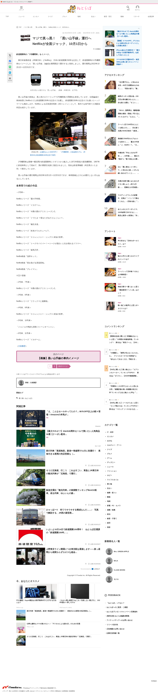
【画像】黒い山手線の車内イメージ (58, 358)
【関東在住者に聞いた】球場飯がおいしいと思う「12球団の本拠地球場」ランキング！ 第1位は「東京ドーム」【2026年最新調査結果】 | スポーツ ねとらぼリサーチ (124, 342)
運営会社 (58, 691)
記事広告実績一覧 (112, 633)
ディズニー (111, 462)
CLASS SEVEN (119, 570)
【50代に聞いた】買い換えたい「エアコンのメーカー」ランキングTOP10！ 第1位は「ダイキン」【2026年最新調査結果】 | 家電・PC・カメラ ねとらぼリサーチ (124, 376)
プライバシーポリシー (43, 691)
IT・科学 (110, 432)
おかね (109, 441)
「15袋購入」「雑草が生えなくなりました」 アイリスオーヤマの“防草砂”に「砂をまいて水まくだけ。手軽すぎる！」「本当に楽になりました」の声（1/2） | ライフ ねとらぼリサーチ (124, 359)
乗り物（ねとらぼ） (26, 398)
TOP (7, 16)
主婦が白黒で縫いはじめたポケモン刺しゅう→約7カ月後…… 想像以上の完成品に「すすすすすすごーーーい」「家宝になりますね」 (128, 187)
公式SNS (15, 691)
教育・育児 (108, 16)
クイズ (50, 16)
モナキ (116, 579)
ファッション (112, 471)
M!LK (116, 561)
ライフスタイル (112, 480)
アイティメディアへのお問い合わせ (119, 620)
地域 (79, 16)
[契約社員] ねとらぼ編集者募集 (117, 616)
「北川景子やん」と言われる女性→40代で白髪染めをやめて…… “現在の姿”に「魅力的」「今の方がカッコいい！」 (128, 88)
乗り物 (109, 484)
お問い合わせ (30, 691)
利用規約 (154, 681)
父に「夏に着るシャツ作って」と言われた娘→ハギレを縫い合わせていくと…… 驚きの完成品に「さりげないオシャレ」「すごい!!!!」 (128, 173)
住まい (93, 16)
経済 (108, 523)
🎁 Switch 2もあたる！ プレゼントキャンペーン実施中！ (17, 1)
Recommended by (86, 569)
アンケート (110, 231)
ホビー (109, 475)
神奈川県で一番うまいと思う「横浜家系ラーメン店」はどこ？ (128, 290)
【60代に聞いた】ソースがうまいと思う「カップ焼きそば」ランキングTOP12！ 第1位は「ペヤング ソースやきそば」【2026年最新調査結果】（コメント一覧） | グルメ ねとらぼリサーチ (124, 409)
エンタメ (36, 16)
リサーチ (136, 16)
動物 (122, 16)
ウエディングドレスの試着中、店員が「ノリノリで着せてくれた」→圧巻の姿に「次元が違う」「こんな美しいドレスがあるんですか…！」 (128, 201)
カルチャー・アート (114, 445)
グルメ (64, 16)
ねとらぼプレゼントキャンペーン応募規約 (121, 612)
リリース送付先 (111, 625)
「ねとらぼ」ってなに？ (114, 603)
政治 (108, 514)
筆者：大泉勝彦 (31, 382)
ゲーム (109, 458)
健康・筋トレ (112, 493)
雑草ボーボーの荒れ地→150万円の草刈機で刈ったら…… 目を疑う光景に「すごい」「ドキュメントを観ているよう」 (129, 102)
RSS (52, 691)
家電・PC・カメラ (114, 506)
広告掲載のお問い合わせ (114, 629)
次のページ (63, 366)
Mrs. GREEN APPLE (121, 551)
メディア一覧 (6, 691)
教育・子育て (112, 518)
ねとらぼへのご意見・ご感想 (116, 607)
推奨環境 (72, 691)
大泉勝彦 (98, 49)
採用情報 (65, 691)
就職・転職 (111, 510)
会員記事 (151, 16)
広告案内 (22, 691)
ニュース (22, 16)
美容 (108, 527)
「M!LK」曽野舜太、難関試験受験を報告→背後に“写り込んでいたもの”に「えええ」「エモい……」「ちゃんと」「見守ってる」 (129, 116)
